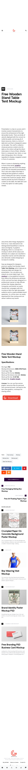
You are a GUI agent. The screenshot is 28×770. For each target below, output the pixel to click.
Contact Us (22, 762)
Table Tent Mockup (7, 461)
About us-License (14, 762)
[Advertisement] (14, 14)
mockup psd (14, 458)
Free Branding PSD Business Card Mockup (12, 646)
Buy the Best (6, 762)
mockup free (6, 458)
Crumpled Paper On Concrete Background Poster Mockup (12, 534)
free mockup (10, 455)
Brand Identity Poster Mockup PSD (12, 609)
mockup (18, 455)
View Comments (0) (13, 479)
